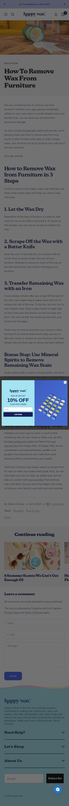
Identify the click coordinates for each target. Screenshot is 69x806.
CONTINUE (18, 414)
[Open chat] (57, 789)
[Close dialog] (65, 382)
